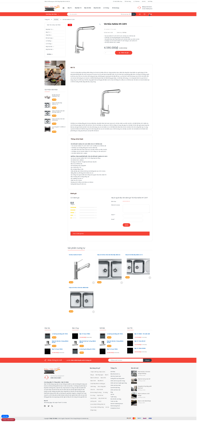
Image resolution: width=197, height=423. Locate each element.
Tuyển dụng (113, 396)
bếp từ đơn (93, 380)
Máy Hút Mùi (87, 8)
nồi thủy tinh (93, 401)
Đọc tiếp (93, 282)
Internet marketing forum (117, 403)
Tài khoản (137, 1)
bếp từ (106, 374)
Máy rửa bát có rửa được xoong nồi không (144, 372)
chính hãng (93, 386)
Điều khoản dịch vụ (115, 374)
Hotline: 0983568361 (8, 419)
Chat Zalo (5, 416)
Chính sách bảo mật (115, 390)
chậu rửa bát (100, 389)
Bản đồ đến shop (118, 1)
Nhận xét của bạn (115, 205)
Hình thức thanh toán (116, 376)
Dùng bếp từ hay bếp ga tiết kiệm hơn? (145, 387)
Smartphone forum (115, 408)
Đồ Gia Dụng (115, 8)
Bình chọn (113, 201)
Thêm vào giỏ (125, 52)
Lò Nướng (49, 41)
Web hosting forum (115, 406)
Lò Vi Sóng (106, 8)
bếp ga (92, 374)
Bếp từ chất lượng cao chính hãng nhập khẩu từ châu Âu (57, 1)
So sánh (114, 29)
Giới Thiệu (150, 1)
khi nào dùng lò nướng (95, 392)
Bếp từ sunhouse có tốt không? (143, 394)
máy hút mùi (100, 395)
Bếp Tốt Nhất (53, 418)
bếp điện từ (100, 380)
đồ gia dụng (93, 410)
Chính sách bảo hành (116, 385)
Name (113, 214)
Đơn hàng (128, 1)
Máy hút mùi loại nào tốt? (144, 379)
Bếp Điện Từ (78, 8)
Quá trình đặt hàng (115, 387)
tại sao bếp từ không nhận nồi (97, 404)
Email (113, 219)
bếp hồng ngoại (99, 374)
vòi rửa (107, 407)
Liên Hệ (143, 1)
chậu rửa (92, 389)
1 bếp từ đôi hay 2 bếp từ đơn (97, 371)
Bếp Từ (70, 8)
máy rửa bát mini (102, 398)
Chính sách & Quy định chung (118, 380)
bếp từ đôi (103, 377)
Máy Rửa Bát (97, 8)
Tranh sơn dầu (114, 401)
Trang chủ (47, 19)
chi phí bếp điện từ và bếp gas (97, 383)
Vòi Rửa (56, 19)
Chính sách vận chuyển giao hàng (119, 383)
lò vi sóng (92, 395)
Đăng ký (147, 360)
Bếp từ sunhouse (94, 377)
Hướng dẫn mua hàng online (117, 378)
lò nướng (105, 392)
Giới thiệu (113, 371)
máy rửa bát (93, 398)
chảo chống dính (102, 386)
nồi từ (99, 401)
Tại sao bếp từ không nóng (97, 407)
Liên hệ (71, 282)
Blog (112, 392)
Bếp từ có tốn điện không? (144, 401)
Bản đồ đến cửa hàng (116, 399)
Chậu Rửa (49, 35)
